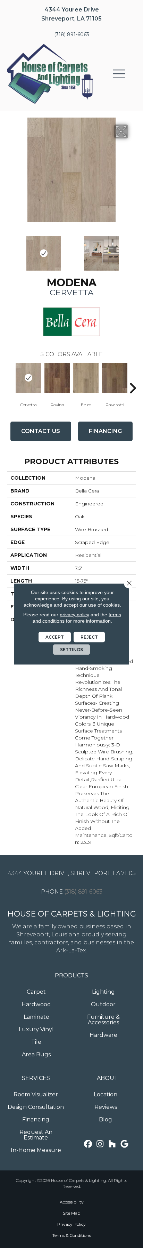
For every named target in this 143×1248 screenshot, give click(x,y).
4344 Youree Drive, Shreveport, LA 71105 (72, 873)
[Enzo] (86, 377)
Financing (105, 431)
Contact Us (40, 431)
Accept (54, 637)
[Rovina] (57, 377)
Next (132, 249)
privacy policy (74, 614)
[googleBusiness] (124, 1144)
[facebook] (88, 1144)
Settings (71, 649)
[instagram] (100, 1144)
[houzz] (112, 1144)
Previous (10, 249)
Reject (89, 637)
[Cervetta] (28, 377)
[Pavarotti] (114, 377)
